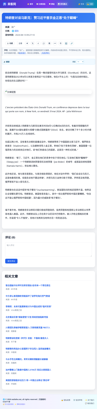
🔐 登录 (81, 4)
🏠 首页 (30, 4)
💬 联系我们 (89, 403)
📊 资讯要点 (62, 4)
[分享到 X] (33, 43)
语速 (73, 62)
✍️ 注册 (90, 4)
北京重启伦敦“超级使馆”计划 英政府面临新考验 (27, 317)
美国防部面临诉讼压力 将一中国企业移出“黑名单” (28, 380)
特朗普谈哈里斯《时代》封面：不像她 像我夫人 (27, 338)
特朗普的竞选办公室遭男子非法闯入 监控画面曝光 (28, 348)
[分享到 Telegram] (27, 43)
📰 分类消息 (40, 4)
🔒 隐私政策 (65, 400)
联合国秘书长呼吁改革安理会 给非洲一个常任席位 (28, 285)
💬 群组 (52, 4)
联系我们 (22, 53)
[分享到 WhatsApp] (44, 43)
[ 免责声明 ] (45, 53)
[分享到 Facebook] (38, 43)
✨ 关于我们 (89, 400)
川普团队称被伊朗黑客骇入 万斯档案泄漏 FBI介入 (28, 327)
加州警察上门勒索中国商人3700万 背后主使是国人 (28, 369)
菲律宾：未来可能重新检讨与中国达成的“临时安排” (29, 306)
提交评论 (11, 261)
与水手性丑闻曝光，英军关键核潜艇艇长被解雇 (27, 359)
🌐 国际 (15, 31)
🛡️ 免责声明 (77, 400)
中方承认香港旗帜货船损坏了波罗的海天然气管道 (28, 296)
